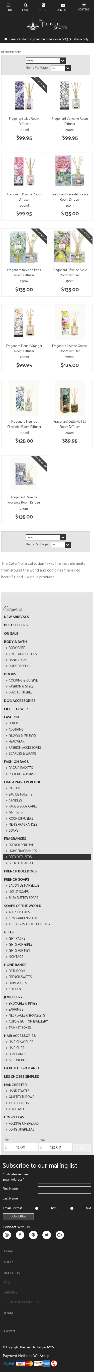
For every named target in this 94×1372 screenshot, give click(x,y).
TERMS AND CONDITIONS (22, 1302)
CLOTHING (16, 729)
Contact (9, 1331)
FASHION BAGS (16, 762)
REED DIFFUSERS (20, 857)
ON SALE (11, 634)
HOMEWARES (18, 983)
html (54, 1208)
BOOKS (10, 674)
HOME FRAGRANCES (23, 851)
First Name (10, 1189)
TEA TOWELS (17, 1109)
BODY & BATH (15, 642)
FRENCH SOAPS (16, 880)
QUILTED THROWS (21, 1097)
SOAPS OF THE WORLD (22, 906)
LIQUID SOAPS (19, 892)
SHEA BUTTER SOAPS (23, 898)
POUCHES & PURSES (23, 774)
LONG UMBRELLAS (21, 1129)
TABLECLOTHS (19, 1103)
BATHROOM (17, 971)
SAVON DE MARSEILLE (24, 885)
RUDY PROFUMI (19, 666)
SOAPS (13, 830)
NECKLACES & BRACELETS (27, 1015)
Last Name (10, 1198)
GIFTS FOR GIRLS (20, 944)
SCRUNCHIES (18, 1060)
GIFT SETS (16, 812)
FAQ (7, 1283)
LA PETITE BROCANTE (22, 1068)
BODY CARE (17, 648)
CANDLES (15, 800)
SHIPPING (11, 1293)
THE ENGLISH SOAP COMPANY (29, 924)
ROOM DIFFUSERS (21, 818)
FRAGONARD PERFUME (22, 782)
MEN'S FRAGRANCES (23, 824)
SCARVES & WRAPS (22, 753)
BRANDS (10, 1313)
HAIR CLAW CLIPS (21, 1042)
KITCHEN (15, 989)
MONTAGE (16, 957)
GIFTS (9, 932)
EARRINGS (16, 1009)
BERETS (14, 723)
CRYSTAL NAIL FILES (23, 654)
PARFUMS (15, 788)
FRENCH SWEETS (20, 977)
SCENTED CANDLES (22, 863)
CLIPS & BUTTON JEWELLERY (28, 1021)
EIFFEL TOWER (16, 709)
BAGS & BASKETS (21, 768)
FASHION (11, 717)
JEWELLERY (13, 997)
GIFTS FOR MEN (19, 950)
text (88, 1208)
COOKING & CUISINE (23, 680)
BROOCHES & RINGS (23, 1003)
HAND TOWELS (19, 1091)
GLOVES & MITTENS (22, 735)
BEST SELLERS (16, 625)
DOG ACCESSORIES (19, 701)
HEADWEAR (17, 741)
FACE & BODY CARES (23, 806)
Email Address (13, 1179)
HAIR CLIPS (16, 1048)
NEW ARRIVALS (16, 617)
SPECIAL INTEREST (21, 692)
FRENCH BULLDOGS (20, 871)
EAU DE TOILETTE (20, 794)
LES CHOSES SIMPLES (21, 1077)
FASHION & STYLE (21, 686)
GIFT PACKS (17, 938)
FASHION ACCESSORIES (25, 747)
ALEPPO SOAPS (19, 912)
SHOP (8, 1262)
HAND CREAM (18, 660)
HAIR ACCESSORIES (20, 1036)
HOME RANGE (15, 965)
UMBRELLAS (14, 1117)
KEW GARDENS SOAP (23, 918)
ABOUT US (12, 1273)
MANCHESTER (15, 1085)
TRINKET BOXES (20, 1027)
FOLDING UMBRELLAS (24, 1123)
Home (8, 1251)
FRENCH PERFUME (21, 845)
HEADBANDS (17, 1054)
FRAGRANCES (15, 839)
